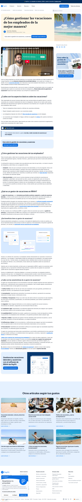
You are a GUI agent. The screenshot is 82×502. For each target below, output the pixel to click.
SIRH (53, 488)
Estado (39, 499)
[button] (5, 499)
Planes (37, 489)
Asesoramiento (39, 491)
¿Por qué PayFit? (23, 474)
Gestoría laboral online (57, 490)
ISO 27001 (44, 499)
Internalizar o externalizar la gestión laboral (58, 478)
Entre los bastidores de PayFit (74, 480)
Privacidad (35, 499)
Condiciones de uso (9, 499)
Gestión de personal (40, 478)
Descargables (71, 476)
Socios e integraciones (41, 486)
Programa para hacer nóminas (55, 484)
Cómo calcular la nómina (57, 486)
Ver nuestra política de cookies (9, 491)
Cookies (22, 499)
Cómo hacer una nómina (57, 481)
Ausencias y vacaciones (41, 476)
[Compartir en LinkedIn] (57, 47)
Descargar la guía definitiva (39, 36)
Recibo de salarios (56, 493)
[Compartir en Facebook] (59, 47)
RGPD (31, 499)
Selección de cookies (51, 499)
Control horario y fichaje (41, 482)
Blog (69, 474)
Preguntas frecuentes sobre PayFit (56, 475)
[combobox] (66, 10)
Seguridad (38, 493)
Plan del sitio (17, 499)
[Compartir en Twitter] (62, 47)
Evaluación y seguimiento (41, 484)
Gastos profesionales (40, 480)
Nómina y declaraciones (41, 474)
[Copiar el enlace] (64, 47)
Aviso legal (27, 499)
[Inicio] (4, 6)
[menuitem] (12, 6)
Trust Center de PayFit (73, 482)
